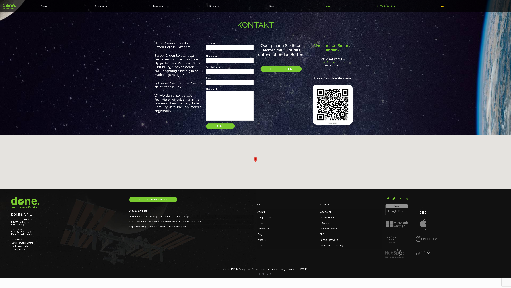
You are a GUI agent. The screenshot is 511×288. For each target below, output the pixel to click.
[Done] (9, 6)
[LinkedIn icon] (266, 274)
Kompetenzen (264, 217)
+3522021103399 (24, 231)
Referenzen (263, 228)
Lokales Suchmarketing (331, 245)
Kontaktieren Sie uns (153, 199)
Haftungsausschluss (22, 246)
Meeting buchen (281, 69)
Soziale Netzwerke (329, 240)
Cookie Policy (18, 249)
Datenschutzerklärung (22, 243)
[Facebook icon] (259, 274)
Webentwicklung (328, 217)
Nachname (212, 56)
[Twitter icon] (263, 274)
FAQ (259, 245)
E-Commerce (326, 223)
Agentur (261, 212)
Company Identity (328, 228)
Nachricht (211, 89)
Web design (325, 212)
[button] (255, 159)
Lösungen (262, 223)
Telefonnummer (215, 67)
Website (261, 240)
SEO (322, 234)
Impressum (17, 239)
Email (209, 78)
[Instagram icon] (270, 274)
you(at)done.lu (25, 234)
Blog (259, 234)
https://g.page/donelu (332, 62)
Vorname (211, 43)
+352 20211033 (22, 229)
